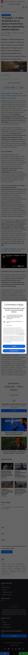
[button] (14, 325)
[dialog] (14, 327)
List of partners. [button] (21, 334)
